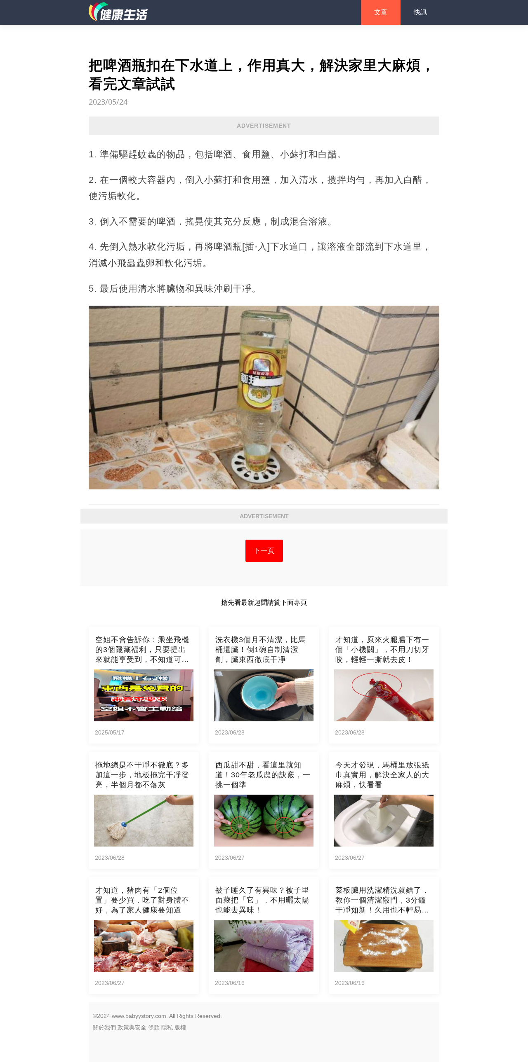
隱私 (167, 1027)
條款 (154, 1027)
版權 (180, 1027)
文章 (380, 12)
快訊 (420, 12)
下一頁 (264, 550)
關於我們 (104, 1027)
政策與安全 (132, 1027)
